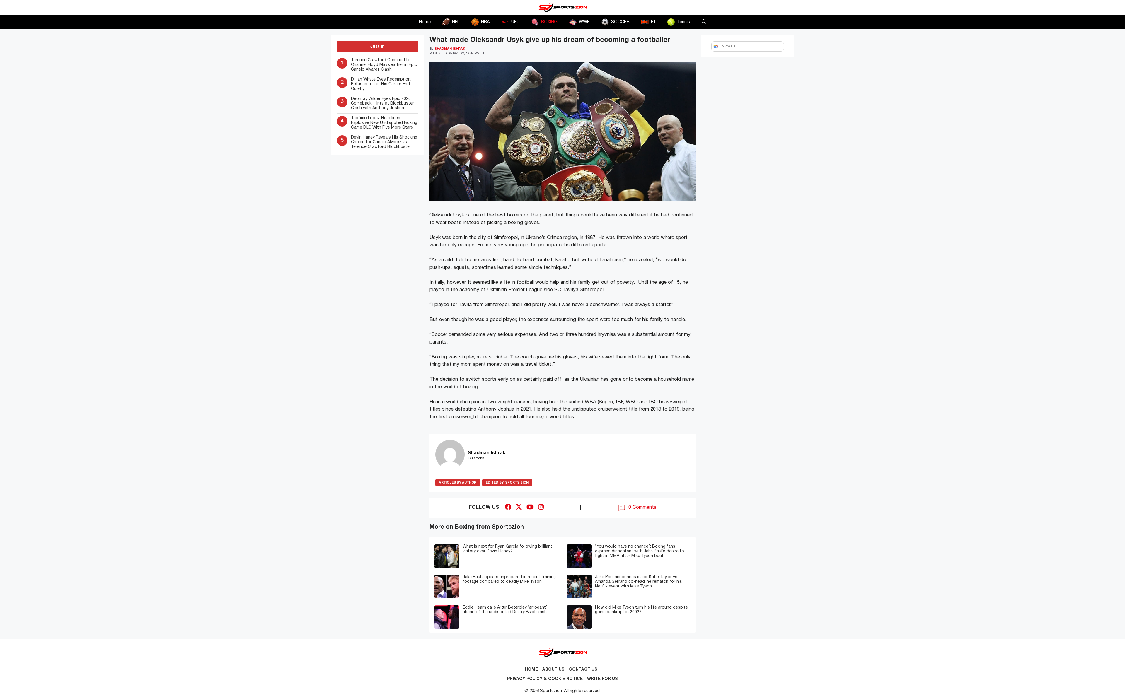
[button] (704, 22)
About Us (553, 670)
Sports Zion (507, 482)
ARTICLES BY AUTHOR (457, 482)
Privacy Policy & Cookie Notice (545, 679)
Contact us (583, 670)
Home (425, 22)
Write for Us (602, 679)
